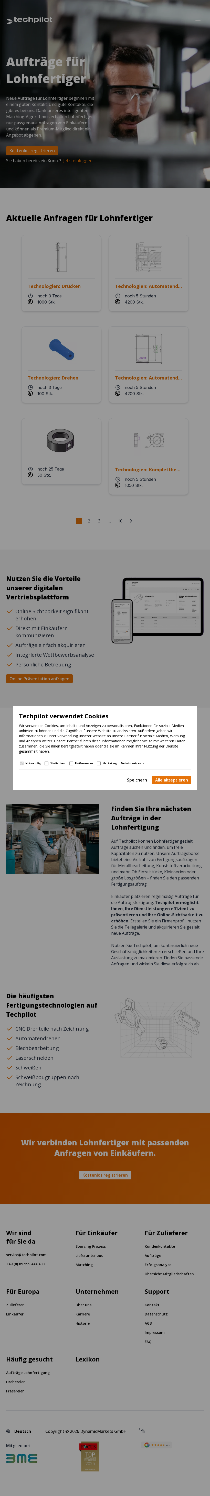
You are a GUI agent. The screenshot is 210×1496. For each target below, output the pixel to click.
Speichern (137, 780)
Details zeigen (131, 763)
